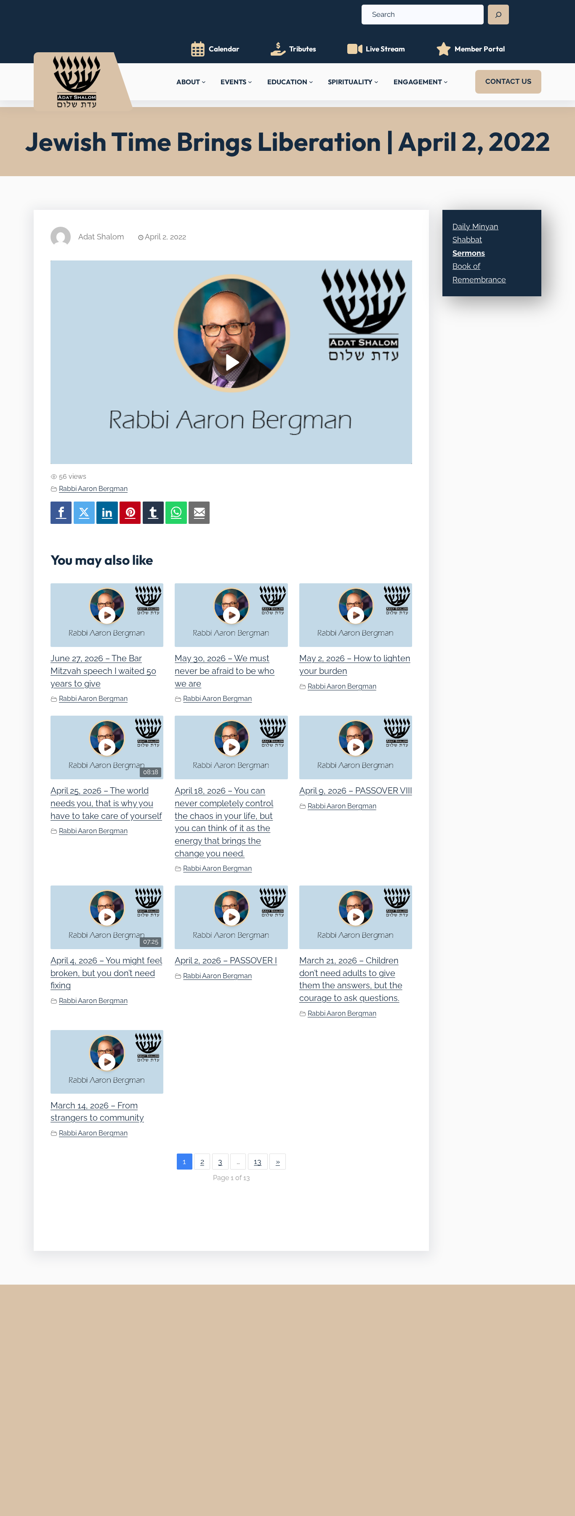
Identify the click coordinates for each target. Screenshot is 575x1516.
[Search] (498, 15)
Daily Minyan (475, 226)
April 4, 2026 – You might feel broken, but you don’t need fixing (106, 972)
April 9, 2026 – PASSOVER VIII (355, 791)
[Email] (199, 512)
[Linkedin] (106, 512)
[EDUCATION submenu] (311, 82)
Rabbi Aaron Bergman (93, 489)
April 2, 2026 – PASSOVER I (226, 960)
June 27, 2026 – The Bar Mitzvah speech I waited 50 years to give (103, 670)
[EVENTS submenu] (250, 82)
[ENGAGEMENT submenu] (446, 82)
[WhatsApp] (175, 512)
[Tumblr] (153, 512)
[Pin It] (130, 512)
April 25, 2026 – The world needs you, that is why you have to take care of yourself (106, 803)
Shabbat (467, 239)
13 (257, 1161)
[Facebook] (61, 512)
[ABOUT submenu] (204, 82)
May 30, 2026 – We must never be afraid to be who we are (224, 670)
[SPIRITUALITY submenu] (376, 82)
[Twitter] (84, 512)
